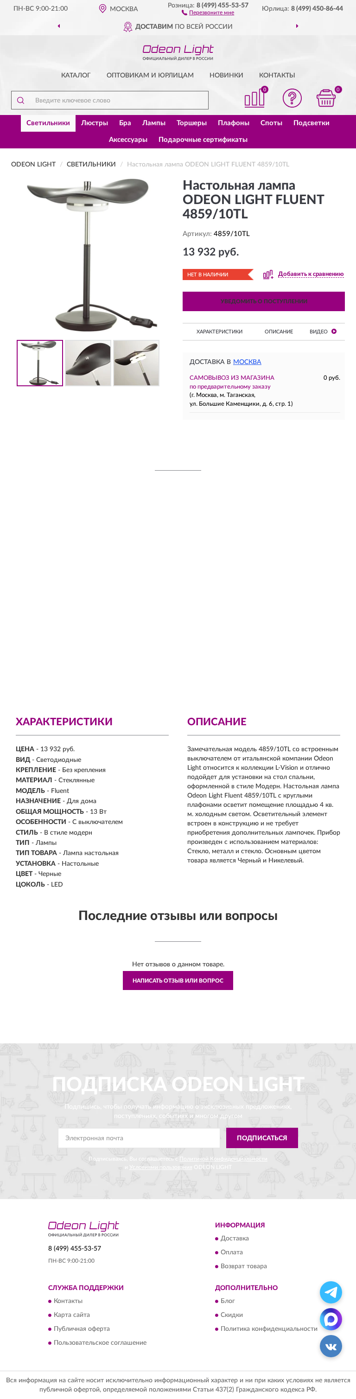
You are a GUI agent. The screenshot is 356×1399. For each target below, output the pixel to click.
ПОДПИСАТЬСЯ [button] (262, 1138)
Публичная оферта (82, 1329)
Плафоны (233, 123)
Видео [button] (319, 331)
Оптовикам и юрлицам (150, 75)
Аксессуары (128, 139)
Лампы (153, 123)
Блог (228, 1301)
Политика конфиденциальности (269, 1329)
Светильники (48, 123)
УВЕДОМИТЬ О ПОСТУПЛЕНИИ (264, 301)
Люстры (94, 123)
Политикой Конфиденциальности (223, 1159)
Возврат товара (244, 1267)
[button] (208, 12)
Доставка (235, 1239)
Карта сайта (72, 1315)
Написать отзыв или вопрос (178, 981)
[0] (326, 98)
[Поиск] (20, 100)
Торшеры (192, 123)
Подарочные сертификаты (203, 139)
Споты (271, 123)
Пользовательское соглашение (100, 1343)
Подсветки (311, 123)
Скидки (232, 1315)
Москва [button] (247, 362)
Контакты (277, 75)
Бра (125, 123)
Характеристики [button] (219, 331)
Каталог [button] (76, 75)
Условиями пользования (160, 1167)
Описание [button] (279, 331)
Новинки (226, 75)
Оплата (232, 1253)
